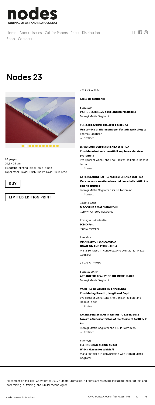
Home (11, 32)
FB (146, 396)
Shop (11, 38)
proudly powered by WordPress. (20, 397)
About (24, 32)
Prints (75, 32)
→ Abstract (87, 138)
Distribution (91, 32)
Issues (37, 32)
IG (137, 396)
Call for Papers (56, 32)
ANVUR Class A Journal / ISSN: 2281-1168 (109, 396)
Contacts (25, 38)
